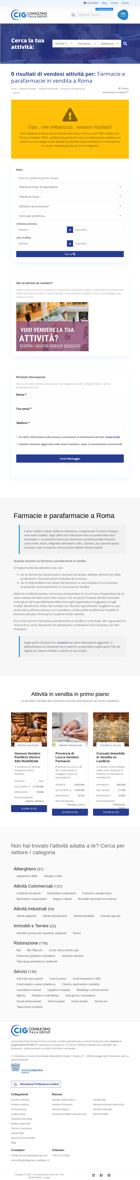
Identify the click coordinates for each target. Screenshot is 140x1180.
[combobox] (91, 15)
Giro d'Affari (24, 237)
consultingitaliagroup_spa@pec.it (30, 1160)
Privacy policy (18, 1109)
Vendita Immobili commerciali (69, 1114)
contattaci (63, 642)
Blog (104, 2)
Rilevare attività (20, 1104)
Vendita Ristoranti (62, 1104)
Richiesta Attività (27, 223)
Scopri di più (112, 437)
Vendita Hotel (100, 1114)
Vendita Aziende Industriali (108, 1104)
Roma (16, 92)
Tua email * (24, 409)
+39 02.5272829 (61, 1155)
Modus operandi (20, 1123)
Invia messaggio (70, 458)
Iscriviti (125, 2)
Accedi (114, 2)
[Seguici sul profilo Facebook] (101, 1175)
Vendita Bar (99, 1099)
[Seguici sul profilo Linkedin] (94, 1175)
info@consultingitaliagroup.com (29, 1155)
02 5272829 (92, 2)
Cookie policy (18, 1114)
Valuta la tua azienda (23, 1137)
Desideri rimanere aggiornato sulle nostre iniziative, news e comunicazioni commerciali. (70, 444)
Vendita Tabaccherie (63, 1099)
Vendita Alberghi (102, 1109)
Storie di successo (21, 1128)
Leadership (17, 1133)
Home (14, 88)
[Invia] (73, 14)
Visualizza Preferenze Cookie (39, 1084)
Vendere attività (20, 1099)
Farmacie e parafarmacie (73, 88)
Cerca (69, 254)
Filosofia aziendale (21, 1118)
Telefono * (23, 423)
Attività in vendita (28, 88)
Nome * (21, 395)
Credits (46, 1177)
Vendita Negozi (60, 1109)
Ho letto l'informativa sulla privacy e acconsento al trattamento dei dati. (69, 437)
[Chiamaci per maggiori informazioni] (109, 1175)
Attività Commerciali (48, 88)
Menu (123, 15)
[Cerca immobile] (125, 43)
